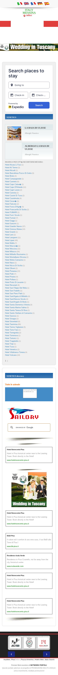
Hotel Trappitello (11, 341)
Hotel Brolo (9, 176)
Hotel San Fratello (12, 291)
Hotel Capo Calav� (13, 184)
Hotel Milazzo (10, 251)
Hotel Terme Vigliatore (14, 327)
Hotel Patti (9, 274)
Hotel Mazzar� (11, 246)
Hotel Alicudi (10, 170)
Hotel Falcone (10, 204)
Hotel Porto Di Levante (14, 282)
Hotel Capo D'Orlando (14, 187)
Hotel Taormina (11, 324)
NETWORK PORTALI (38, 665)
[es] (47, 3)
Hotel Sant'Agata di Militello (16, 296)
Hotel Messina (11, 249)
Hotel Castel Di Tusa (13, 195)
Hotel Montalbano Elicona (15, 257)
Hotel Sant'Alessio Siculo (15, 299)
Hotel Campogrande (13, 179)
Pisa (13, 660)
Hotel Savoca (11, 316)
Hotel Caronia (10, 193)
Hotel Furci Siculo (12, 215)
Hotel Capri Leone (12, 190)
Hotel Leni (9, 235)
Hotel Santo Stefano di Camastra (18, 313)
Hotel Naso (9, 263)
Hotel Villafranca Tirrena (15, 352)
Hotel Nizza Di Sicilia (13, 265)
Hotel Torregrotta (12, 333)
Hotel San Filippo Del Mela (16, 288)
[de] (40, 3)
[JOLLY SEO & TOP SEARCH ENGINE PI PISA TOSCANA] (15, 642)
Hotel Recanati (11, 285)
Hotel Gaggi (10, 221)
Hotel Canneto (11, 182)
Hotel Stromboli (11, 321)
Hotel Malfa (9, 243)
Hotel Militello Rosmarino (15, 254)
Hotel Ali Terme (11, 168)
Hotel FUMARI (11, 212)
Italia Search (49, 660)
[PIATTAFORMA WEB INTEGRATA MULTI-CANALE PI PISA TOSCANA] (29, 642)
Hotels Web (39, 660)
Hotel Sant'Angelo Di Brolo (16, 302)
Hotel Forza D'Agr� (13, 207)
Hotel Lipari (9, 240)
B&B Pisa (11, 536)
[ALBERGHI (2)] (30, 392)
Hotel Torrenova (11, 335)
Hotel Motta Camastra (14, 260)
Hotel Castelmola (12, 198)
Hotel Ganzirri (10, 223)
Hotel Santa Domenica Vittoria (17, 305)
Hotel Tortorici (10, 338)
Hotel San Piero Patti (13, 293)
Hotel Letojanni (11, 237)
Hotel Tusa (9, 347)
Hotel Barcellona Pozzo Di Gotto (18, 173)
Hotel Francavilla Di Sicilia (15, 209)
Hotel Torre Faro (11, 330)
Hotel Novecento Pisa (15, 450)
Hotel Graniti (10, 232)
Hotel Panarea (11, 271)
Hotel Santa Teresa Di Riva (16, 310)
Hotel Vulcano (10, 355)
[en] (26, 3)
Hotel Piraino (10, 277)
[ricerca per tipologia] (30, 390)
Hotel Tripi (9, 344)
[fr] (33, 3)
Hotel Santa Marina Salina (15, 307)
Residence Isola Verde (16, 556)
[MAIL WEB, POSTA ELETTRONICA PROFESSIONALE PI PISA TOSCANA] (43, 642)
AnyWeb (7, 660)
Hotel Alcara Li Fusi (13, 165)
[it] (20, 3)
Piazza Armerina (27, 660)
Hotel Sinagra (10, 319)
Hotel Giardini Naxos (13, 226)
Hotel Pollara (10, 279)
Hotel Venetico (11, 349)
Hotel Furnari (10, 218)
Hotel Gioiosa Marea (13, 229)
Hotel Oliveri (10, 268)
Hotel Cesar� (10, 201)
